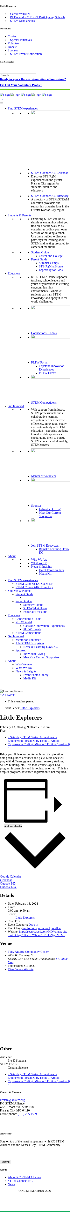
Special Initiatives (21, 39)
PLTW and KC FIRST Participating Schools (37, 17)
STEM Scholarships (22, 20)
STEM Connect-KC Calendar (49, 173)
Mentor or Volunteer (43, 476)
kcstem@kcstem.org (12, 1100)
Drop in (33, 924)
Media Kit (45, 573)
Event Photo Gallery (51, 570)
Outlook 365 (8, 883)
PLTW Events (47, 373)
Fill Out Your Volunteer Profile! (21, 85)
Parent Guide (39, 259)
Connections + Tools (44, 333)
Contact (12, 36)
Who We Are (39, 559)
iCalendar (6, 880)
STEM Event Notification (26, 54)
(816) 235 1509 (27, 1114)
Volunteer (14, 43)
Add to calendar (13, 826)
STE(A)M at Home (51, 266)
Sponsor (13, 50)
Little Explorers (25, 917)
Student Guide (40, 252)
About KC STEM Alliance (24, 1177)
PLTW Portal (39, 362)
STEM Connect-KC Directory (49, 196)
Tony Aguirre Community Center (28, 951)
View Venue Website (20, 969)
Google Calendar (10, 876)
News (11, 1184)
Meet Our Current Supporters (50, 514)
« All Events (7, 694)
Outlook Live (8, 887)
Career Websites (20, 13)
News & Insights (41, 566)
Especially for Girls (51, 270)
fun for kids (29, 928)
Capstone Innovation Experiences (51, 367)
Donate (12, 47)
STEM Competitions (44, 402)
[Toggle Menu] (1, 102)
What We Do (39, 563)
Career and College (51, 256)
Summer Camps (49, 263)
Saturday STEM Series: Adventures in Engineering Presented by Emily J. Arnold (34, 739)
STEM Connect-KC (20, 1180)
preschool (44, 928)
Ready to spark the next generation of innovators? (33, 79)
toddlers (56, 928)
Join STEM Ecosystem (45, 545)
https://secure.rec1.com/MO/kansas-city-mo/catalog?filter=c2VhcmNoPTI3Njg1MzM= (38, 933)
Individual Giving (50, 509)
